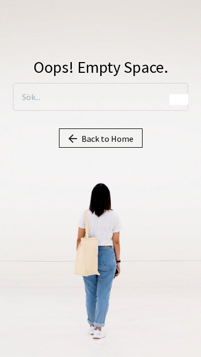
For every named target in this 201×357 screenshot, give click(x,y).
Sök (178, 99)
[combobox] (100, 97)
